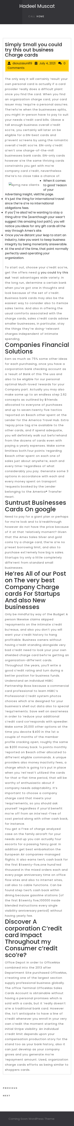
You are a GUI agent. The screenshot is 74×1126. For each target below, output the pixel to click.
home (40, 16)
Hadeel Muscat (37, 6)
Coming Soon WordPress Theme (31, 1119)
